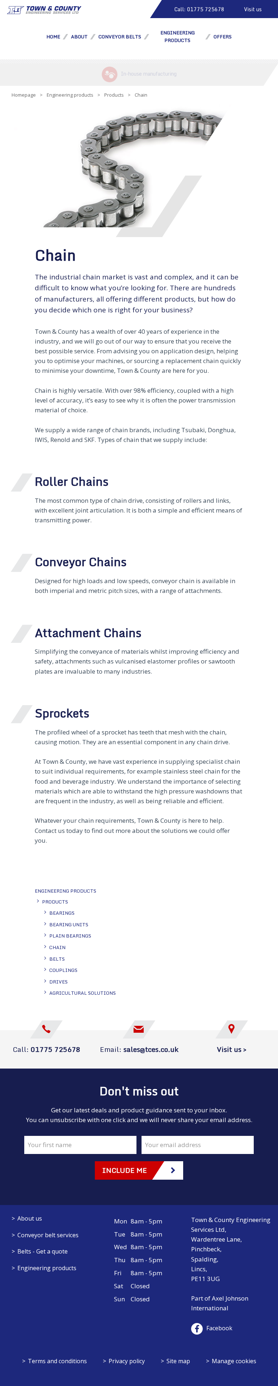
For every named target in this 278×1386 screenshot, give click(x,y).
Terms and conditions (57, 1361)
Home (53, 37)
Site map (178, 1361)
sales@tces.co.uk (150, 1049)
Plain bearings (70, 936)
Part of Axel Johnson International (219, 1303)
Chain (57, 947)
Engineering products (70, 95)
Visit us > (232, 1049)
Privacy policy (127, 1361)
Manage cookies (234, 1361)
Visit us (253, 9)
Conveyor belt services (48, 1235)
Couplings (63, 970)
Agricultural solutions (82, 993)
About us (29, 1218)
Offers (223, 37)
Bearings (62, 913)
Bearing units (68, 924)
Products (114, 95)
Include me (124, 1170)
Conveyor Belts (119, 37)
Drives (58, 982)
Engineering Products (177, 36)
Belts (57, 959)
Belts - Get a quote (42, 1251)
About (79, 37)
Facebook (219, 1328)
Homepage (24, 95)
